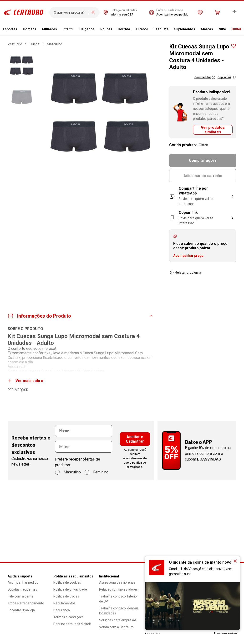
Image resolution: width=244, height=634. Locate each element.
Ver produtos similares (213, 129)
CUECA (34, 44)
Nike (222, 29)
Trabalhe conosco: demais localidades (118, 610)
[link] (202, 196)
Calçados (87, 29)
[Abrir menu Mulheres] (59, 29)
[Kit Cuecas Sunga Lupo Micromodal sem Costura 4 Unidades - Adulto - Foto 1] (22, 66)
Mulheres (49, 29)
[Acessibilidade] (234, 12)
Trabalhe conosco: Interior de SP (118, 598)
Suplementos (184, 29)
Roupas (106, 29)
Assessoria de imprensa (117, 582)
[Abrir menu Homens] (38, 29)
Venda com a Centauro (116, 627)
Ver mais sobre (29, 380)
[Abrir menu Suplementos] (197, 29)
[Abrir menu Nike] (228, 29)
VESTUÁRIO (15, 44)
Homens (29, 29)
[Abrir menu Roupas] (114, 29)
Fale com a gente (20, 596)
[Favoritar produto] (233, 46)
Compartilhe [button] (202, 77)
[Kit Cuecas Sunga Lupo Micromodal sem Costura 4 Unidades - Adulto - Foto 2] (22, 97)
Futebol (142, 29)
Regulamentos (64, 603)
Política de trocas (66, 596)
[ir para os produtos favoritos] (200, 12)
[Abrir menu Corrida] (132, 29)
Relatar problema (188, 272)
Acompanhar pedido (23, 582)
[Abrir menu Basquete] (170, 29)
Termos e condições (68, 617)
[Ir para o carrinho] (217, 12)
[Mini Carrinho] (217, 12)
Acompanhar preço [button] (188, 255)
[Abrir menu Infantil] (75, 29)
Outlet (236, 29)
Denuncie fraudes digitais (72, 624)
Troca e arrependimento (26, 603)
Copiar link (224, 77)
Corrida (124, 29)
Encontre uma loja (21, 610)
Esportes (10, 29)
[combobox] (70, 12)
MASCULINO (54, 44)
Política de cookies (67, 582)
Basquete (160, 29)
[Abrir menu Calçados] (96, 29)
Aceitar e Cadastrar (135, 439)
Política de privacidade (70, 589)
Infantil (68, 29)
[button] (202, 218)
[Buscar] (93, 12)
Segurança (61, 610)
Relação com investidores (118, 589)
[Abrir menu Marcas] (215, 29)
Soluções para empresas (118, 620)
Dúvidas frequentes (22, 589)
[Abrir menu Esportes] (19, 29)
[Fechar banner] (235, 561)
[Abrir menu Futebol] (149, 29)
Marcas (207, 29)
